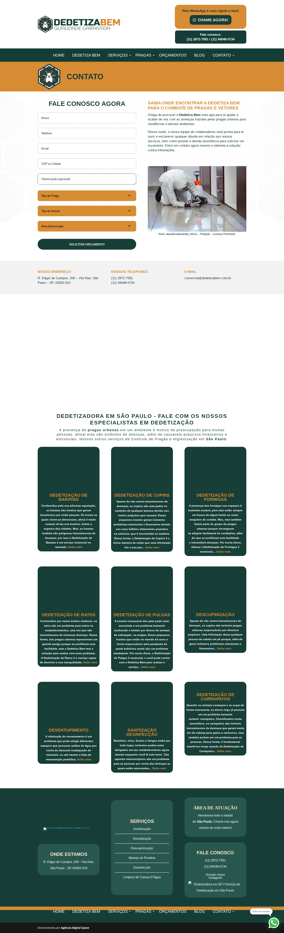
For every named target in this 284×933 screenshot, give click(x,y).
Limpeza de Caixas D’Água (142, 877)
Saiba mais (75, 546)
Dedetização (142, 829)
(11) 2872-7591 (197, 39)
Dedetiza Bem (86, 55)
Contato (222, 55)
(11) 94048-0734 (223, 39)
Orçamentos (172, 55)
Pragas (143, 55)
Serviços (118, 55)
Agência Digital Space (75, 928)
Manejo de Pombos (142, 857)
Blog (199, 55)
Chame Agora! (213, 20)
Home (59, 55)
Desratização (142, 838)
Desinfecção (142, 867)
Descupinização (142, 848)
